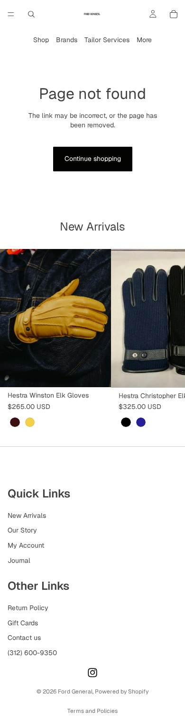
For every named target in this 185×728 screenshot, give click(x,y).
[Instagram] (92, 672)
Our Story (22, 530)
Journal (19, 560)
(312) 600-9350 (32, 652)
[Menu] (11, 14)
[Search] (31, 14)
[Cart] (173, 14)
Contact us (24, 637)
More (144, 40)
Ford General (75, 691)
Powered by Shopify (121, 691)
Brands (66, 40)
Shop (41, 40)
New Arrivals (27, 515)
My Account (26, 545)
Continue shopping (93, 158)
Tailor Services (107, 40)
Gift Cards (23, 622)
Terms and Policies (92, 711)
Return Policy (28, 608)
